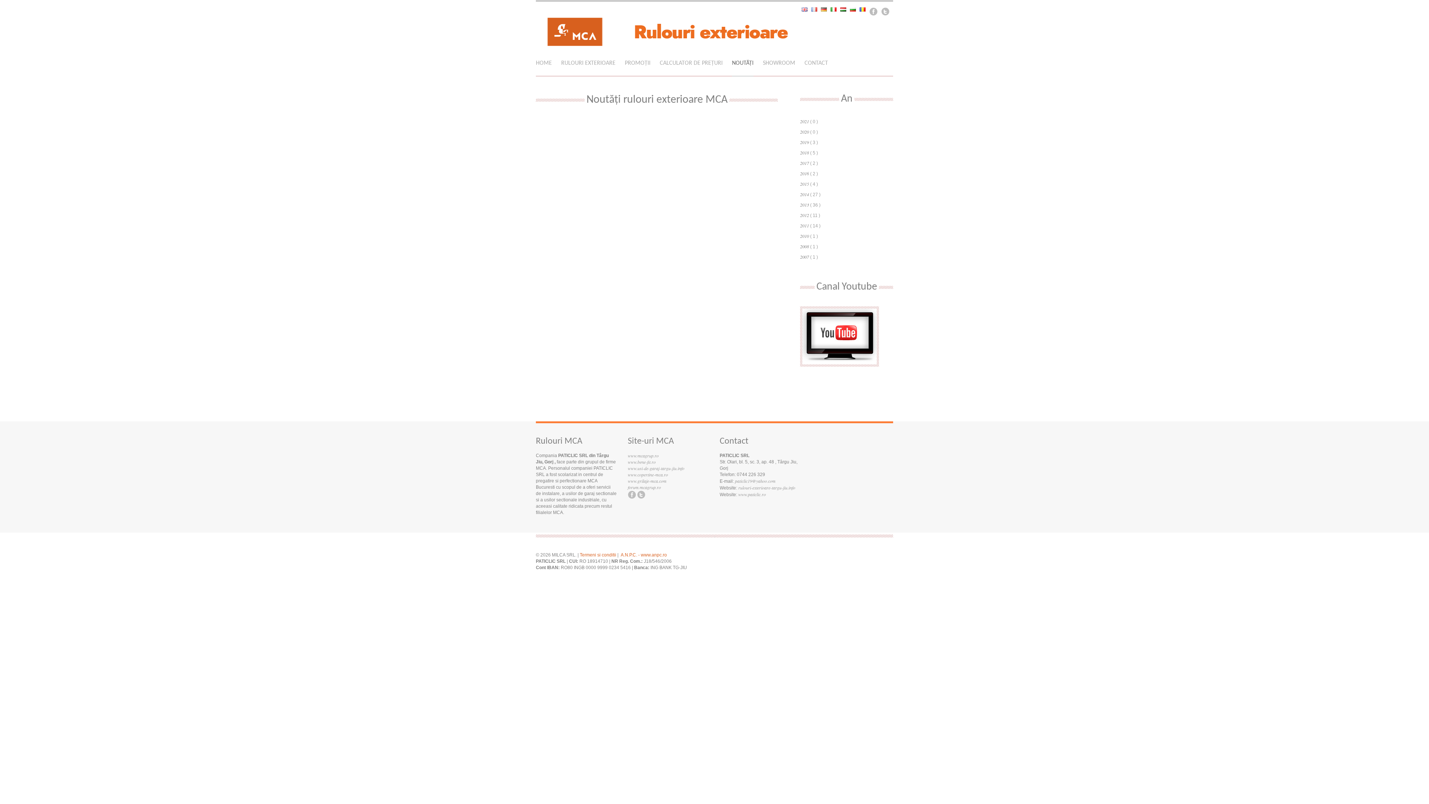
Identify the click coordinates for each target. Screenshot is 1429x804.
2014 (804, 194)
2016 (804, 173)
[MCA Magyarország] (845, 9)
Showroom (779, 63)
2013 (804, 205)
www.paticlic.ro (752, 494)
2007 (804, 257)
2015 (804, 184)
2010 (804, 236)
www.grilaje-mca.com (647, 481)
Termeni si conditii (598, 555)
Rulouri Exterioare (588, 63)
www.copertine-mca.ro (648, 475)
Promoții (637, 63)
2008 (804, 246)
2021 (804, 121)
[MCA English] (806, 9)
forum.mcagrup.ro (644, 487)
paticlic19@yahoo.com (755, 481)
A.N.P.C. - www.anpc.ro (644, 555)
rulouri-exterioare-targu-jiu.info (766, 488)
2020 (804, 132)
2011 (804, 226)
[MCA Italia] (835, 9)
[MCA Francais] (816, 9)
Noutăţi (743, 63)
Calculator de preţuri (691, 63)
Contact (816, 63)
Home (544, 63)
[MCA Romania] (864, 9)
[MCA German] (826, 9)
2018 (804, 153)
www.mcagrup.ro (643, 456)
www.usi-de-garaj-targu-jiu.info (656, 468)
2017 (804, 163)
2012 (804, 215)
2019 (804, 142)
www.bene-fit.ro (642, 462)
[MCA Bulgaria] (855, 9)
